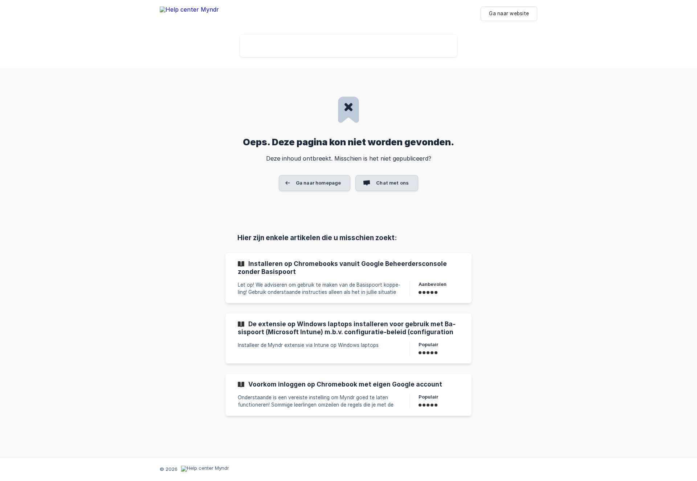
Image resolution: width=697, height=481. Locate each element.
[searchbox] (348, 46)
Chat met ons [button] (392, 183)
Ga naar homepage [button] (318, 183)
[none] (189, 16)
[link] (348, 277)
